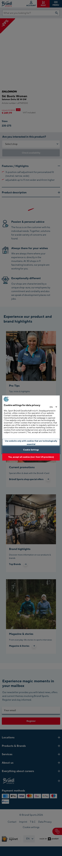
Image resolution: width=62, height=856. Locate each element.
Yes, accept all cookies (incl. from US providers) (31, 457)
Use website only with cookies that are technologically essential (31, 442)
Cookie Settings (31, 449)
